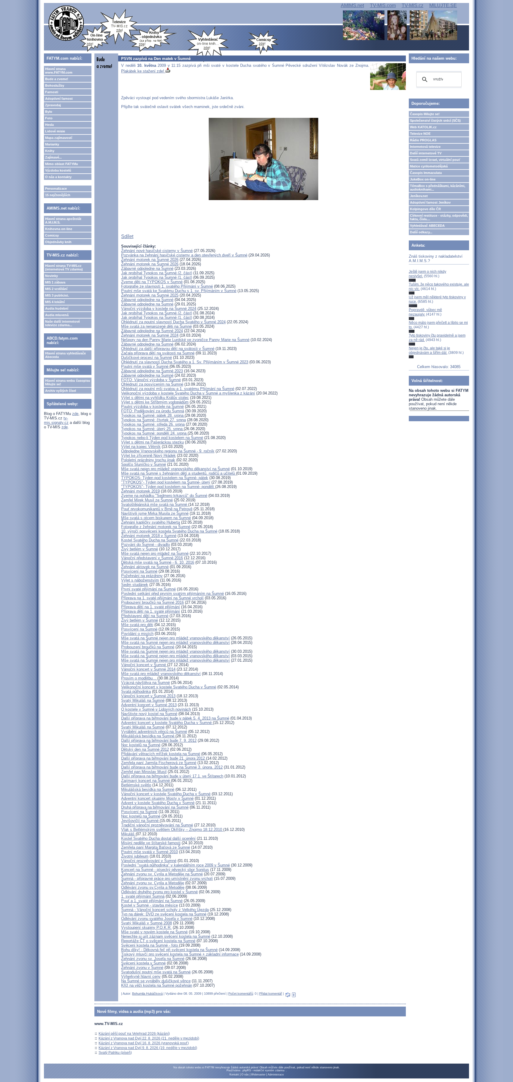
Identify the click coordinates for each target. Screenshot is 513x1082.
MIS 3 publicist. (57, 295)
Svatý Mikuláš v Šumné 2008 (146, 923)
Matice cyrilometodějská (429, 166)
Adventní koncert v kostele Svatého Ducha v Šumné (167, 722)
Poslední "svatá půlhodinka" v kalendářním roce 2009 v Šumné (175, 865)
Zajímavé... (53, 157)
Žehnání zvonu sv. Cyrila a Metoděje (152, 883)
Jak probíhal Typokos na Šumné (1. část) (156, 277)
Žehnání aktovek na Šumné (145, 567)
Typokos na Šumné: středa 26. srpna (153, 424)
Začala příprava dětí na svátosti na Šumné (157, 353)
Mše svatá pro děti (137, 624)
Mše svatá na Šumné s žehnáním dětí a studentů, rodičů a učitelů (178, 473)
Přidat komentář (270, 993)
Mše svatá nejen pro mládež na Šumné (155, 553)
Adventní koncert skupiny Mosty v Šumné (157, 798)
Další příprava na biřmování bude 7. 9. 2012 (159, 740)
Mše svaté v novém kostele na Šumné (154, 932)
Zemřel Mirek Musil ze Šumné (147, 500)
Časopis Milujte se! (425, 114)
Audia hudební (56, 308)
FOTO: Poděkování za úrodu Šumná (152, 411)
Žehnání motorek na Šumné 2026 (149, 259)
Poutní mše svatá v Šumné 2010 (149, 852)
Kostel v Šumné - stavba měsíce (149, 905)
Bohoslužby (54, 85)
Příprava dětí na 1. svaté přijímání (150, 607)
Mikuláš (128, 834)
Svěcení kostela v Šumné (143, 963)
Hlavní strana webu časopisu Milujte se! (67, 382)
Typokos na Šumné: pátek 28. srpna (153, 415)
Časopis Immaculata (426, 173)
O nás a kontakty (58, 177)
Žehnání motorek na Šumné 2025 (149, 295)
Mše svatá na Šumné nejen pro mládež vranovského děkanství (175, 638)
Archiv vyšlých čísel (60, 390)
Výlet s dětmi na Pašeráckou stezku (152, 442)
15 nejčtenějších (57, 195)
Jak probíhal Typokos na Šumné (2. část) (156, 273)
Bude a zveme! (56, 79)
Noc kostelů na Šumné (140, 745)
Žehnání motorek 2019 (140, 491)
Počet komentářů (240, 993)
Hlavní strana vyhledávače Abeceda (65, 355)
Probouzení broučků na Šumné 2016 (152, 602)
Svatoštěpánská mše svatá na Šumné (154, 504)
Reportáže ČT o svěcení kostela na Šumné (158, 941)
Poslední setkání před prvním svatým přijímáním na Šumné (172, 593)
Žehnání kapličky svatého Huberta (150, 522)
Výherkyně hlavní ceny (141, 976)
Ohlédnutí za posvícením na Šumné (152, 384)
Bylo (48, 111)
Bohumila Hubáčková (147, 993)
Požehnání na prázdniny (142, 576)
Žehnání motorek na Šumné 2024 (149, 335)
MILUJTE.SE (443, 5)
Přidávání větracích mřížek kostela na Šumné (160, 754)
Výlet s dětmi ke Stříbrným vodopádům (155, 402)
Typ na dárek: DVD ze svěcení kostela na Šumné (163, 914)
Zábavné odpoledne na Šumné (147, 268)
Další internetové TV (425, 153)
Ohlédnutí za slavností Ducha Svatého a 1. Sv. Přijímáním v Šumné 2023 (184, 362)
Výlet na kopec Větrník (141, 446)
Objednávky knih (58, 242)
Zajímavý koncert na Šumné (146, 780)
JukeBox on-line (423, 179)
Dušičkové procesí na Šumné (146, 357)
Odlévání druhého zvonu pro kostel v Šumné (159, 892)
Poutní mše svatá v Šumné (145, 366)
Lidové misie (55, 131)
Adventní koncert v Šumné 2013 (149, 705)
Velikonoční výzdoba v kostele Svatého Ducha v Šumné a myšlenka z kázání (188, 393)
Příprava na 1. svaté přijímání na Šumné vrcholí (162, 598)
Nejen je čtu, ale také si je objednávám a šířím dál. (429, 350)
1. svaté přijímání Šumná (142, 896)
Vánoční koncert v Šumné (144, 665)
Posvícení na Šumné (139, 571)
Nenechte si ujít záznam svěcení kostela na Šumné (165, 936)
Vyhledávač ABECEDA (427, 225)
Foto (49, 118)
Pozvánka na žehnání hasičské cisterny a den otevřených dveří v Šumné (184, 255)
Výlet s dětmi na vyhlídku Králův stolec (155, 397)
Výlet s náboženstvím (140, 580)
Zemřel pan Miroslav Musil (144, 771)
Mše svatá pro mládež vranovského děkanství (161, 673)
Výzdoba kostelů (58, 170)
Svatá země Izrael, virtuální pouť (435, 159)
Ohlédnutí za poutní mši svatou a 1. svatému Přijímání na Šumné (177, 388)
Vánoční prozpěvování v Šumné (148, 860)
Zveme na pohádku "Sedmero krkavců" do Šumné (164, 495)
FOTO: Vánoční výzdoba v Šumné (151, 380)
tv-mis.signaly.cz (56, 420)
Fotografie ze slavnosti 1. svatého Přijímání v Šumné (167, 286)
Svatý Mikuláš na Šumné (142, 700)
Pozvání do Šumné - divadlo (145, 544)
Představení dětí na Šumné (144, 616)
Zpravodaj (53, 105)
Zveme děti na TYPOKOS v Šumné (152, 282)
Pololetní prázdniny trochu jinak (148, 460)
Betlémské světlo (136, 785)
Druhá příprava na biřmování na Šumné (155, 807)
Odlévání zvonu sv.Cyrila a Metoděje (152, 887)
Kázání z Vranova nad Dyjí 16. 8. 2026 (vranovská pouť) (144, 1043)
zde (75, 413)
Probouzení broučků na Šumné (147, 647)
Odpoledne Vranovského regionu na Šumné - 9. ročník (167, 451)
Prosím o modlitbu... (139, 678)
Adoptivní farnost (59, 98)
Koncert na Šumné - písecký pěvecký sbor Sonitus (165, 869)
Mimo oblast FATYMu (61, 164)
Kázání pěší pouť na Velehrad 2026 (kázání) (134, 1034)
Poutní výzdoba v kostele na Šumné (152, 406)
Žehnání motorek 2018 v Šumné (148, 535)
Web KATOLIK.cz (423, 127)
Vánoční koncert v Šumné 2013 (148, 696)
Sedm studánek (134, 584)
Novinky (51, 276)
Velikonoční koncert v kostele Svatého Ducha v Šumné (168, 687)
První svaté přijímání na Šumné (148, 589)
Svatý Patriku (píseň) (115, 1053)
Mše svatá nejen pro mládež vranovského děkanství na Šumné (175, 469)
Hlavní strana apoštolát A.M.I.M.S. (63, 220)
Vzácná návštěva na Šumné (145, 682)
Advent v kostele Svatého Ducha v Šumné (157, 803)
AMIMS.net (352, 5)
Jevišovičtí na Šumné (140, 820)
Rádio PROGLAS (423, 140)
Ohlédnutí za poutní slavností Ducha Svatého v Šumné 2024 (173, 322)
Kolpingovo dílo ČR (425, 209)
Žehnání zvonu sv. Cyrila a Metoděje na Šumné (162, 874)
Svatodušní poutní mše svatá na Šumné (156, 972)
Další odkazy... (421, 232)
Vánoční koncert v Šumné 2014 (148, 669)
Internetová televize (425, 146)
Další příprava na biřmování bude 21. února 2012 (163, 758)
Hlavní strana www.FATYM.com (58, 70)
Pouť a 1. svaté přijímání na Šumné (152, 901)
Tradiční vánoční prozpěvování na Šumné (157, 825)
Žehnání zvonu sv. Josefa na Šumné (152, 958)
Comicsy (52, 235)
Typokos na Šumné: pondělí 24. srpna (154, 433)
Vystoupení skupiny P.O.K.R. (146, 927)
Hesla (49, 124)
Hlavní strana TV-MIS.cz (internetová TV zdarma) (64, 267)
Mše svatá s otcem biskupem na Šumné (156, 518)
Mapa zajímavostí (58, 138)
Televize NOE (420, 133)
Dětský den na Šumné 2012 (145, 749)
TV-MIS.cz (412, 5)
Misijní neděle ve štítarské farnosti (150, 843)
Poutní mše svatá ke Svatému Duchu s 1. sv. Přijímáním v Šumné (178, 291)
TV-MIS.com (383, 5)
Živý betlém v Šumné (139, 549)
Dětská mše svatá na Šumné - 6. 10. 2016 (157, 562)
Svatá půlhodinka (136, 691)
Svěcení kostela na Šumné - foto (150, 945)
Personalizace (56, 188)
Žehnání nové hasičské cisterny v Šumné (157, 250)
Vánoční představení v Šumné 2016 (152, 558)
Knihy (49, 151)
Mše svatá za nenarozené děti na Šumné (156, 326)
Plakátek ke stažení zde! (143, 71)
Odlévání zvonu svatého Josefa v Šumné (156, 918)
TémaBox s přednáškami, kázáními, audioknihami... (437, 187)
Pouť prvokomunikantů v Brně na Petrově (156, 509)
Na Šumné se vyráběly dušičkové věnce (156, 981)
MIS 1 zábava (55, 282)
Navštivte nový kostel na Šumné (149, 714)
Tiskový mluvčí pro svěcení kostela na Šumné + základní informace (180, 954)
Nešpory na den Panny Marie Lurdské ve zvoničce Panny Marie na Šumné (185, 340)
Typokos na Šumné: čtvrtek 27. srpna (153, 420)
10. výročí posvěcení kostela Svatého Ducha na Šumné (169, 531)
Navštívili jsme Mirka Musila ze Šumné (155, 513)
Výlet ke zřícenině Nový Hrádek (148, 455)
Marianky (52, 144)
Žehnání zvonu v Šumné (142, 967)
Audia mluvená (57, 315)
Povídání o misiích (137, 633)
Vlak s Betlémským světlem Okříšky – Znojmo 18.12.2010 (172, 829)
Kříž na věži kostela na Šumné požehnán (156, 985)
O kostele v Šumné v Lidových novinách (156, 709)
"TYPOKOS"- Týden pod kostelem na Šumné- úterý (165, 482)
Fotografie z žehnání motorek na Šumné (155, 527)
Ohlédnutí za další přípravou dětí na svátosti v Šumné (167, 348)
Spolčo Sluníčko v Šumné (143, 464)
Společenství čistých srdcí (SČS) (435, 120)
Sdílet (127, 236)
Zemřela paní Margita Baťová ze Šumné (155, 847)
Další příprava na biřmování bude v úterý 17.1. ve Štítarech (172, 776)
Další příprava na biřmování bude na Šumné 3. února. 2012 (172, 767)
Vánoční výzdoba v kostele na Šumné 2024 (158, 308)
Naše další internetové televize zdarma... (62, 323)
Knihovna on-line (58, 229)
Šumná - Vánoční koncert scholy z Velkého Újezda (165, 909)
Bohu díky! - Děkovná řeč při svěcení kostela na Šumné (169, 950)
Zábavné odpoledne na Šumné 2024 (152, 331)
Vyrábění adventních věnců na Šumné (154, 731)
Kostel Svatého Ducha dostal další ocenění (158, 838)
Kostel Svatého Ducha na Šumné (149, 540)
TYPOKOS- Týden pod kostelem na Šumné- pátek (164, 478)
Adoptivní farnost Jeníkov (430, 202)
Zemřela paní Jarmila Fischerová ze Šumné (158, 763)
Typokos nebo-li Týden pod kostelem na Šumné (162, 437)
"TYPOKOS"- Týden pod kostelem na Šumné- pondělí (168, 486)
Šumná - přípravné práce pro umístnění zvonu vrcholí (167, 878)
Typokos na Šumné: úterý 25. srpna (152, 429)
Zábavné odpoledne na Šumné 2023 (152, 371)
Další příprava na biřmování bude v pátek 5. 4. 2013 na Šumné (175, 718)
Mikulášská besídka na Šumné (148, 736)
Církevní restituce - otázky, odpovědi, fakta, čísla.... (439, 217)
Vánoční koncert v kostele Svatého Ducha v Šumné (165, 794)
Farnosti (51, 92)
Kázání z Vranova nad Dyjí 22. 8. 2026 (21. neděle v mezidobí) (149, 1038)
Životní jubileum (134, 856)
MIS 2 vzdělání (56, 289)
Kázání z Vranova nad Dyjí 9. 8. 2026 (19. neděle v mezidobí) (148, 1048)
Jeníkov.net (419, 196)
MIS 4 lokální (55, 302)
